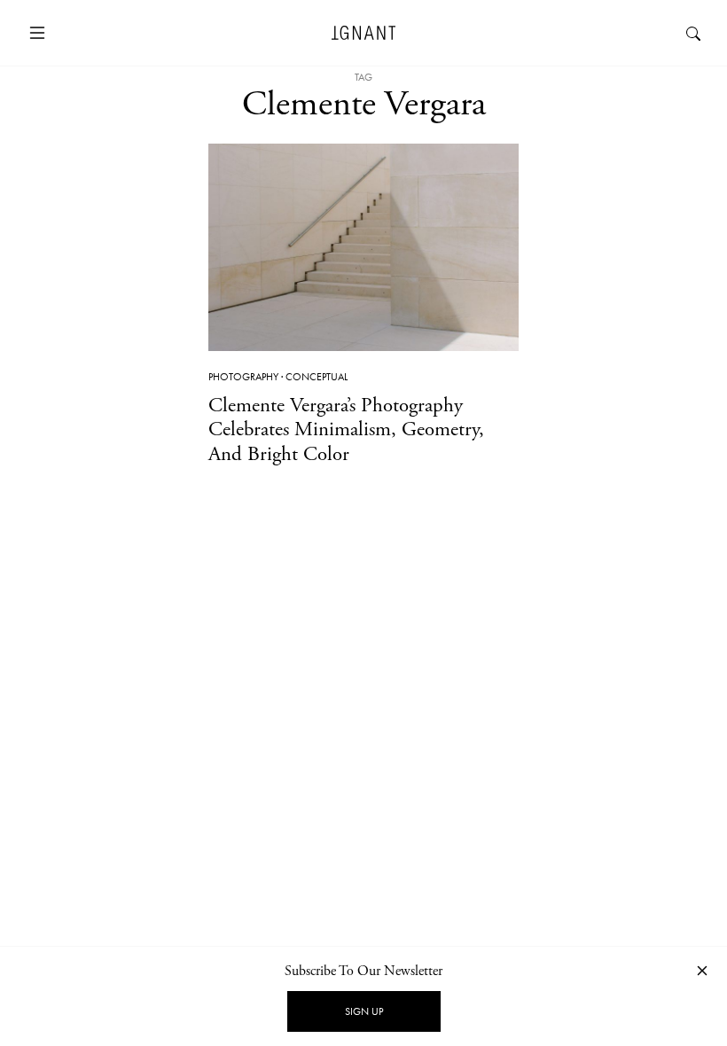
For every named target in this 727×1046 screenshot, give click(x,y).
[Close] (702, 970)
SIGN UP (364, 1011)
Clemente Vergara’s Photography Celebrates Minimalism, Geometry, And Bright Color (346, 430)
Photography (243, 377)
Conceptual (316, 377)
